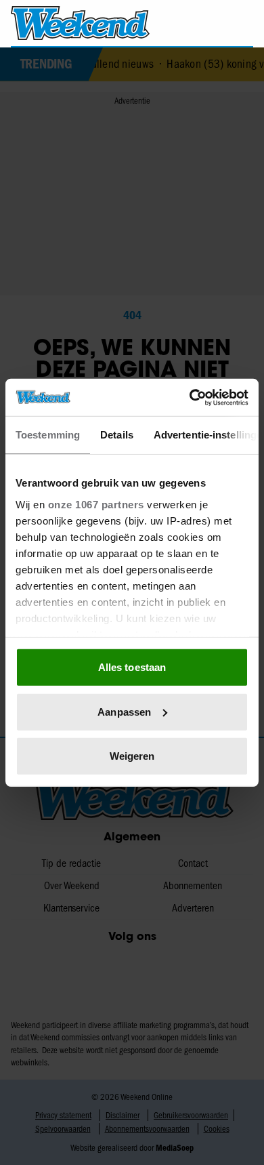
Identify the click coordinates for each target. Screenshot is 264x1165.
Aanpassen (124, 711)
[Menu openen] (187, 23)
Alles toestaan (132, 667)
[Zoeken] (242, 24)
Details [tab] (116, 435)
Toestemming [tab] (48, 435)
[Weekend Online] (80, 23)
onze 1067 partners (96, 504)
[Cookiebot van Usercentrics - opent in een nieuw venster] (189, 397)
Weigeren (132, 756)
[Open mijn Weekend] (213, 23)
